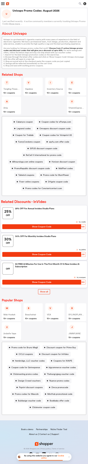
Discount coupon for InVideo (55, 354)
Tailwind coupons (26, 175)
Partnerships (42, 429)
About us (33, 434)
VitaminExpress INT (78, 108)
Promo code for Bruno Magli (24, 347)
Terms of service (58, 449)
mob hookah (9, 315)
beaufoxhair (30, 315)
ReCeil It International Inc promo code (43, 155)
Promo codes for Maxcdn (27, 394)
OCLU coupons (26, 354)
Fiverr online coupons (29, 182)
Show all (44, 292)
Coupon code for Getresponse (25, 367)
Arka (5, 108)
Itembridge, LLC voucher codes (30, 361)
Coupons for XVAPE (62, 361)
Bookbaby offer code (59, 401)
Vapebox (29, 89)
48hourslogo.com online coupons (27, 162)
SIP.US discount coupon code (43, 148)
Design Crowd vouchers (29, 381)
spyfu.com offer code (59, 142)
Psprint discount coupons (31, 387)
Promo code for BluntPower (56, 175)
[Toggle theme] (85, 3)
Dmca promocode (59, 387)
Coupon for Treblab (24, 135)
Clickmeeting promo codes (25, 374)
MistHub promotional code (59, 394)
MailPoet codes (65, 168)
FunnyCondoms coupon (29, 142)
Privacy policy (46, 449)
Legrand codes (24, 128)
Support (55, 434)
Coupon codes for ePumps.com (56, 122)
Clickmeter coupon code (43, 407)
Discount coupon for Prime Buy (61, 347)
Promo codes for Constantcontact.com (43, 188)
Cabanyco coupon (24, 122)
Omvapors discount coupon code (54, 128)
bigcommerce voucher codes (62, 367)
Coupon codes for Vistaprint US (57, 135)
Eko (70, 89)
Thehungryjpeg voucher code (60, 374)
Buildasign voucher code (29, 401)
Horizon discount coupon (63, 162)
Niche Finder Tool (58, 429)
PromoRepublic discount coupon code (32, 168)
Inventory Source (55, 89)
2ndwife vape (9, 333)
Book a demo (27, 429)
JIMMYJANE (75, 333)
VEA (49, 315)
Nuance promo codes (59, 381)
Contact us (44, 434)
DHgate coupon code (58, 182)
